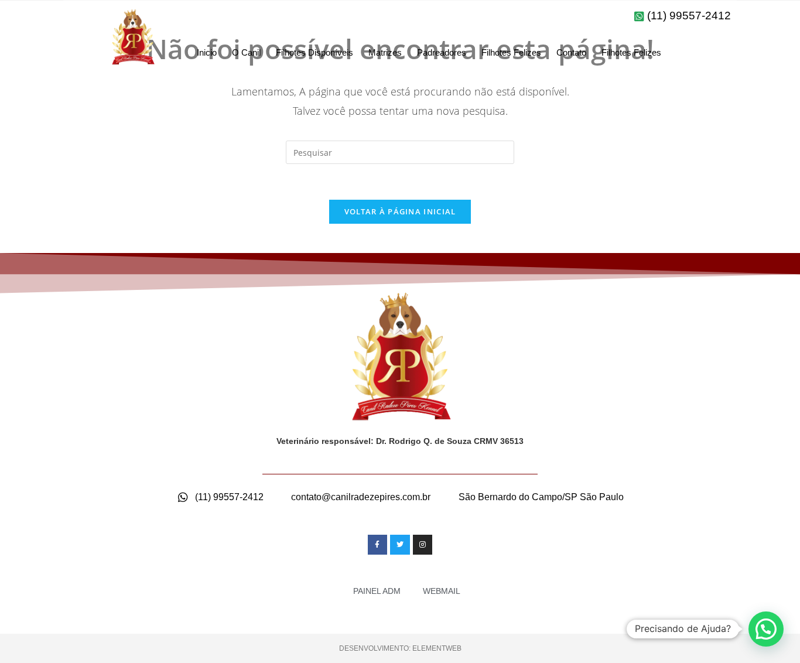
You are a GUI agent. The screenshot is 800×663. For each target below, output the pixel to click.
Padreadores (441, 52)
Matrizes (385, 52)
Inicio (207, 52)
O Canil (246, 52)
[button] (766, 629)
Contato (571, 52)
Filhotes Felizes (511, 52)
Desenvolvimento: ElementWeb (400, 648)
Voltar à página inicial (400, 211)
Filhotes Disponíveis (314, 52)
